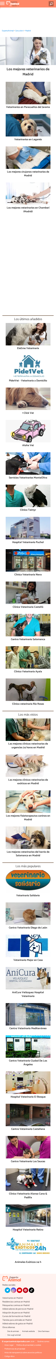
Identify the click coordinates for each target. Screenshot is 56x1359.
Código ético (9, 1356)
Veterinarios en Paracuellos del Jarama (28, 107)
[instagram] (13, 1290)
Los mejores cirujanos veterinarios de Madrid (28, 174)
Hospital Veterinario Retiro (28, 1230)
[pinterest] (25, 1290)
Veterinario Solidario (28, 896)
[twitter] (7, 1290)
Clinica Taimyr (28, 510)
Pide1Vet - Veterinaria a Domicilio (28, 381)
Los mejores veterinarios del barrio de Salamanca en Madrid (28, 854)
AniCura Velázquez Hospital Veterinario (28, 994)
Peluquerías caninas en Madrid (16, 1305)
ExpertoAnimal (8, 30)
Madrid (28, 30)
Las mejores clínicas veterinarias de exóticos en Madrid (28, 782)
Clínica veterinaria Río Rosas (28, 704)
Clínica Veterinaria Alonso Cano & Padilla (28, 1195)
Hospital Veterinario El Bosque (28, 1097)
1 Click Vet (28, 413)
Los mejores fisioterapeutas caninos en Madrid (28, 818)
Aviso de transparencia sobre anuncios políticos (23, 1353)
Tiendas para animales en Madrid (17, 1320)
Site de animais (13, 1331)
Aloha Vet (28, 445)
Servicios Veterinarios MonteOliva (28, 478)
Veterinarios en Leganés (28, 140)
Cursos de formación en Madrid (16, 1316)
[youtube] (19, 1290)
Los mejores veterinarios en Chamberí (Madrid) (28, 209)
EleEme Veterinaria (28, 348)
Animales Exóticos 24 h (28, 1262)
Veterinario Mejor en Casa (28, 960)
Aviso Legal (8, 1345)
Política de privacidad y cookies (28, 1345)
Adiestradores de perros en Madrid (17, 1309)
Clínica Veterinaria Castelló (28, 607)
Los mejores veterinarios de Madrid (28, 72)
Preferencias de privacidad (14, 1349)
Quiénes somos (43, 1341)
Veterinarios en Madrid (12, 1298)
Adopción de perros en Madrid (16, 1313)
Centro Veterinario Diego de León (28, 928)
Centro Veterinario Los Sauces (28, 1162)
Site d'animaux (43, 1331)
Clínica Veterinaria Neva (28, 575)
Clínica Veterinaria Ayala (28, 672)
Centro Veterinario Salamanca (28, 639)
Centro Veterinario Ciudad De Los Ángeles (28, 1062)
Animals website (28, 1331)
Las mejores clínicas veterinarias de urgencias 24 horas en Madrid (28, 745)
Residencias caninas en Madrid (16, 1302)
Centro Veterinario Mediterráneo (28, 1028)
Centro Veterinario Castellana (28, 1129)
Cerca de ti (19, 30)
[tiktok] (31, 1290)
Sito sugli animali (14, 1335)
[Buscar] (52, 3)
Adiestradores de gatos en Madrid (17, 1323)
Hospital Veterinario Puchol (28, 542)
